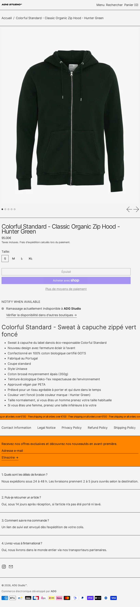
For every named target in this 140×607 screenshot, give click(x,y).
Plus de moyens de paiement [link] (66, 289)
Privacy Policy (72, 427)
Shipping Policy (125, 427)
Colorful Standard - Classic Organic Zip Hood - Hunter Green (60, 18)
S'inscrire (8, 457)
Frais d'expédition (30, 242)
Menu (100, 5)
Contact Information (16, 427)
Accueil (7, 18)
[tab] (2, 209)
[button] (114, 5)
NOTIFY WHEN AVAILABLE (21, 302)
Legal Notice (46, 427)
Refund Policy (98, 427)
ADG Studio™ (19, 585)
